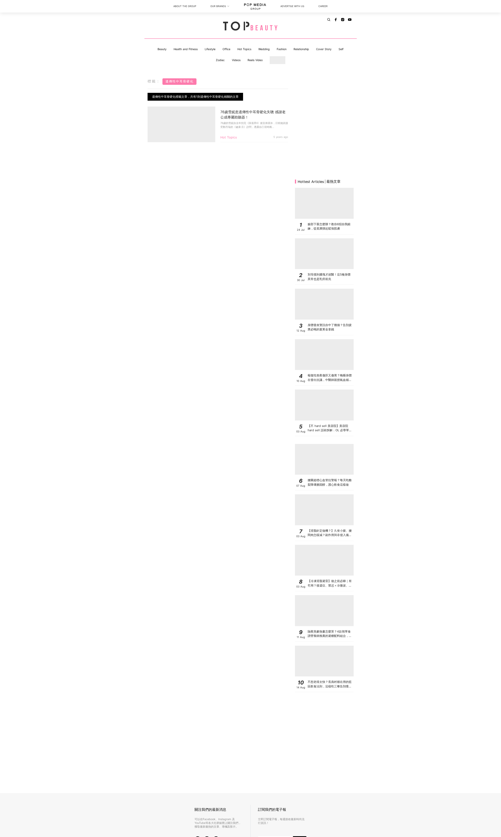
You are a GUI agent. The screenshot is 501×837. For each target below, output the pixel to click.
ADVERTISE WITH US (292, 6)
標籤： (154, 81)
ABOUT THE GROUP (184, 6)
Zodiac (220, 60)
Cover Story (324, 49)
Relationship (301, 49)
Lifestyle (210, 49)
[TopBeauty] (250, 26)
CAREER (323, 6)
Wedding (264, 49)
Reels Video (255, 60)
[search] (329, 19)
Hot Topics (244, 49)
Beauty (162, 49)
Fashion (282, 49)
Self (341, 49)
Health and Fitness (186, 49)
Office (226, 49)
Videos (236, 60)
